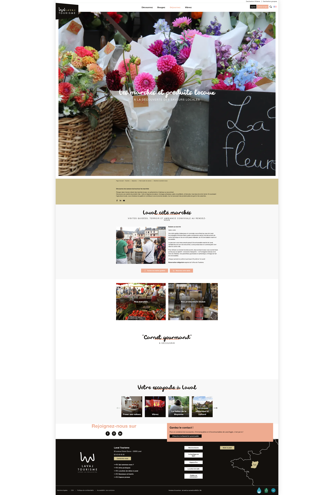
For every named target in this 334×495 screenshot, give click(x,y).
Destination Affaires (253, 1)
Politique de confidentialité (85, 490)
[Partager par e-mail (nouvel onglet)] (124, 201)
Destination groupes (270, 1)
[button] (270, 6)
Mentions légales (62, 490)
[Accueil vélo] (266, 490)
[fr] (275, 6)
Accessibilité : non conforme (105, 490)
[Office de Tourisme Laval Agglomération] (67, 6)
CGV (72, 490)
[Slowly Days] (273, 490)
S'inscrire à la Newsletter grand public (185, 436)
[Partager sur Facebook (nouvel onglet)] (117, 201)
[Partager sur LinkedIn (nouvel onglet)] (120, 201)
